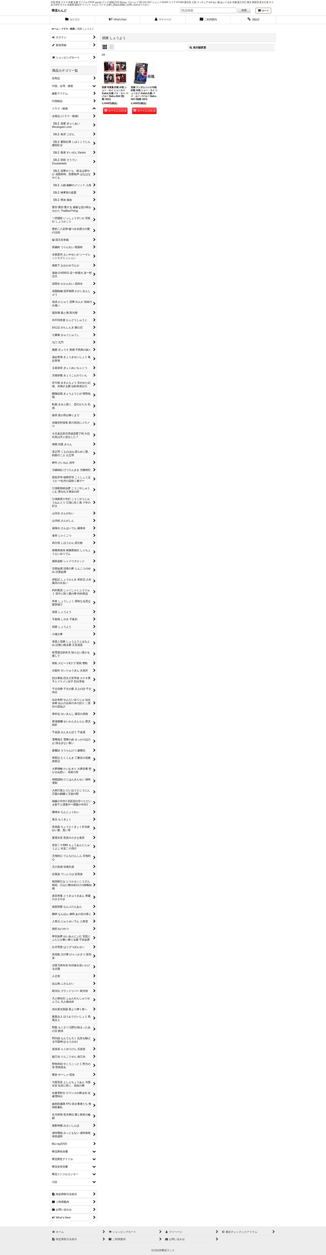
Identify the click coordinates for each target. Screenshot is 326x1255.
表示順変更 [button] (199, 47)
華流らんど (59, 10)
